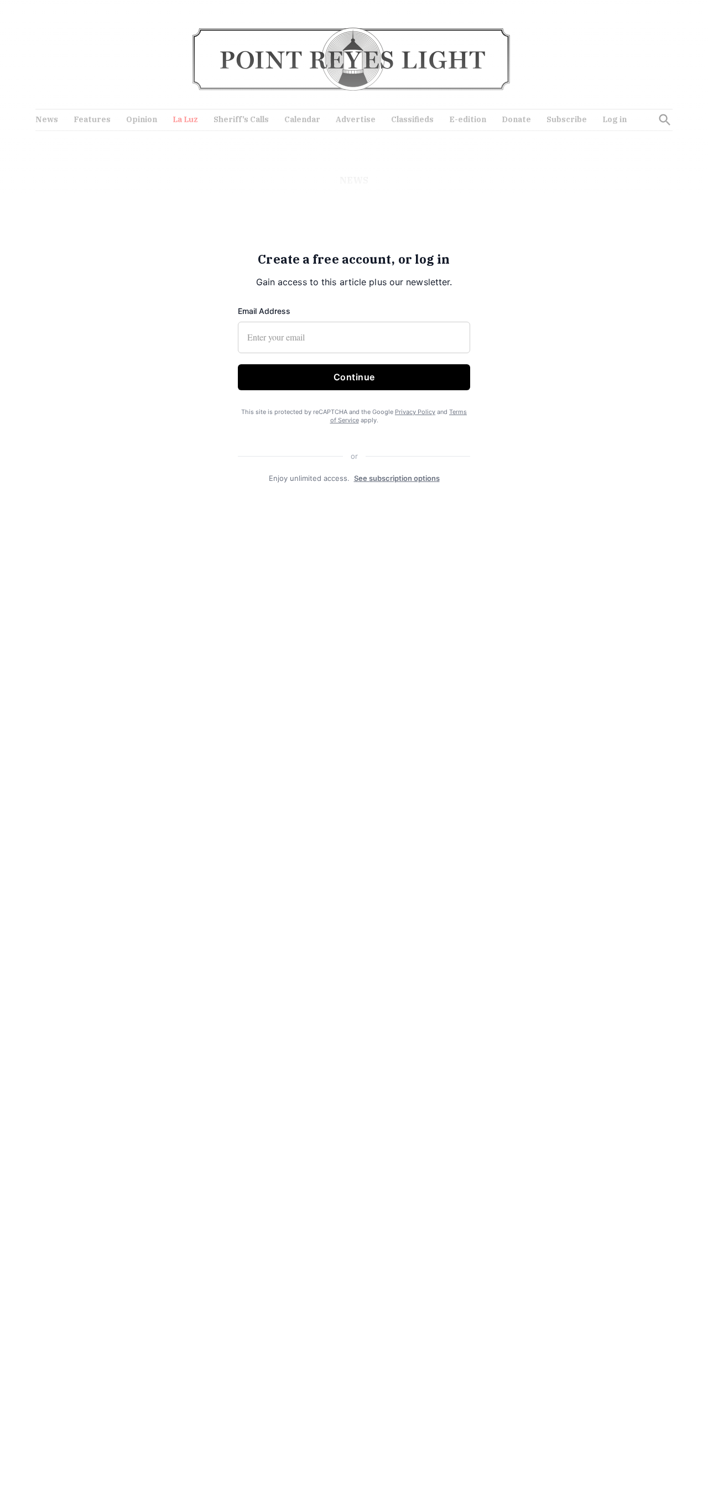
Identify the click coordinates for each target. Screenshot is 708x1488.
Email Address (264, 311)
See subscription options (397, 478)
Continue (354, 377)
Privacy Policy (415, 412)
